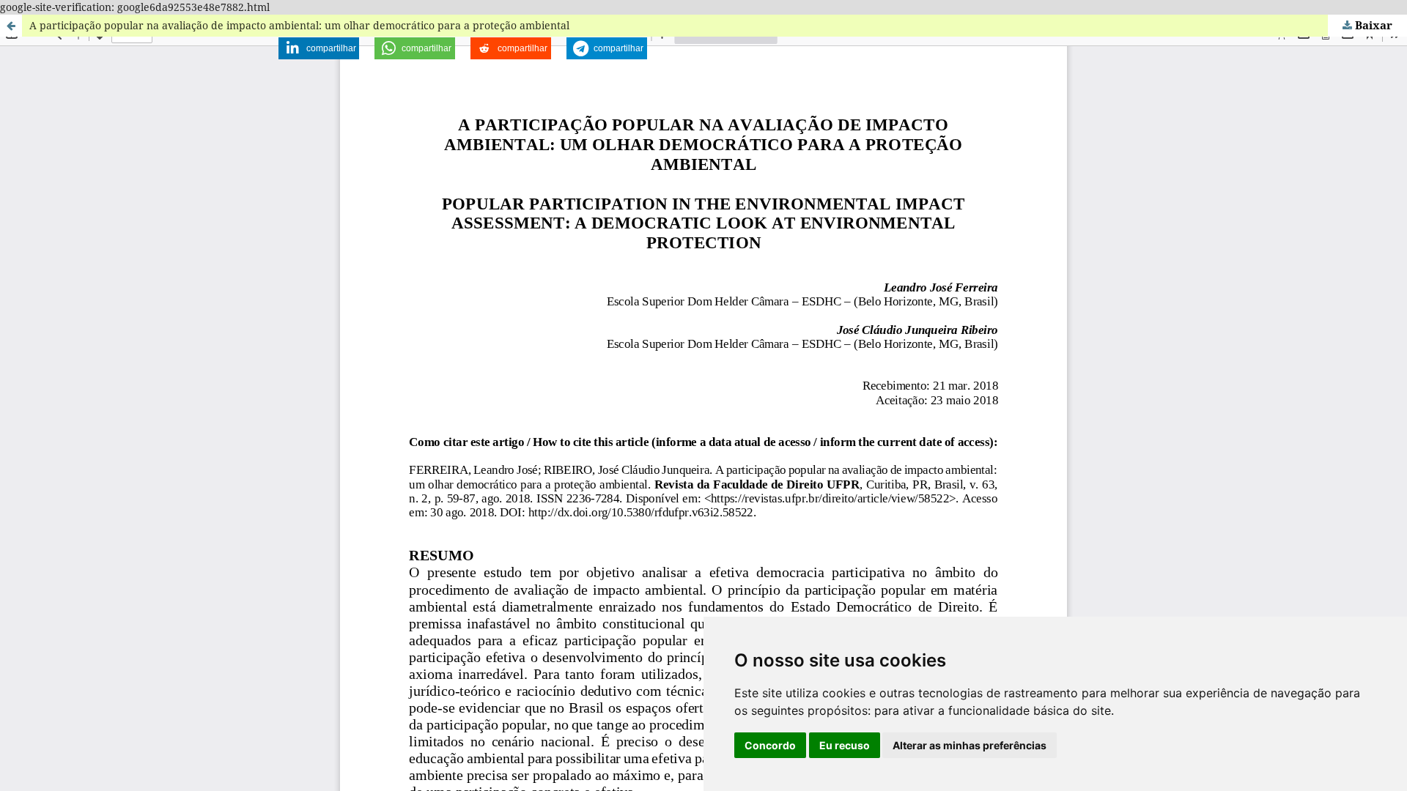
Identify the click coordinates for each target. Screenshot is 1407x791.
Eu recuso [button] (844, 745)
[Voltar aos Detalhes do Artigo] (11, 26)
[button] (318, 48)
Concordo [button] (770, 745)
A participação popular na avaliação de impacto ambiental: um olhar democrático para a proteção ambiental (299, 25)
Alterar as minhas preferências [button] (969, 745)
